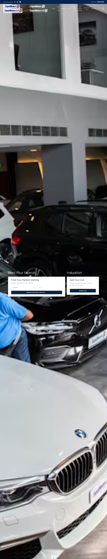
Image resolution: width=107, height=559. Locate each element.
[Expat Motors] (12, 8)
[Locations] (103, 8)
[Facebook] (15, 2)
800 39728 (101, 2)
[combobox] (23, 287)
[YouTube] (20, 2)
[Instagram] (17, 2)
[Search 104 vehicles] (36, 292)
